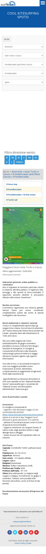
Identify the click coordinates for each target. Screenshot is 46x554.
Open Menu (43, 3)
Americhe (17, 171)
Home (17, 543)
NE (36, 158)
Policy (22, 543)
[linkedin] (26, 532)
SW (13, 158)
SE (19, 158)
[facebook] (9, 532)
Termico (19, 162)
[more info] (4, 3)
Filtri (6, 39)
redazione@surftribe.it (22, 521)
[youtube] (31, 532)
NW (29, 158)
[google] (20, 532)
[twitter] (15, 532)
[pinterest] (36, 532)
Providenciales (21, 176)
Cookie (28, 543)
